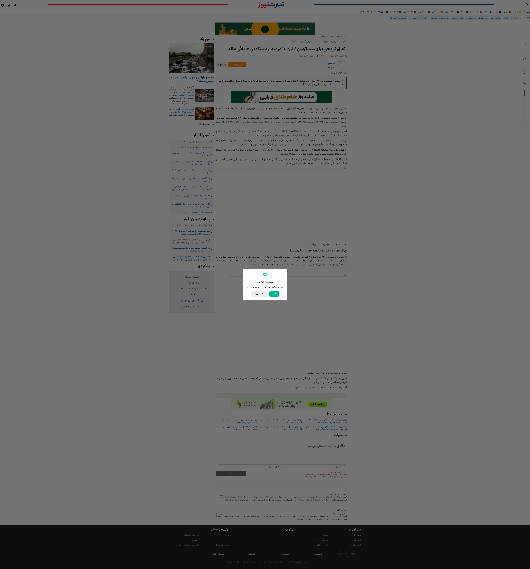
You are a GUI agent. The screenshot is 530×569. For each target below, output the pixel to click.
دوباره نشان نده (259, 294)
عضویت (274, 293)
